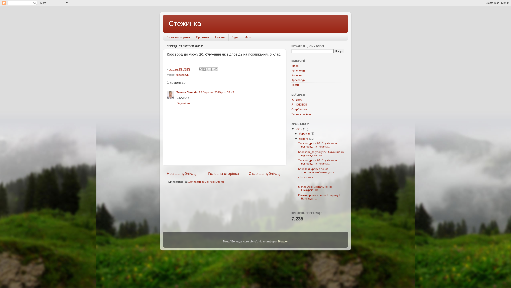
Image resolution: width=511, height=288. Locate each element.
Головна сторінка (178, 37)
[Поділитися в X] (208, 69)
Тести (295, 84)
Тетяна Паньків (187, 92)
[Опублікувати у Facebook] (212, 69)
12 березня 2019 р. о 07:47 (216, 92)
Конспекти (298, 70)
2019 (299, 129)
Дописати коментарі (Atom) (206, 181)
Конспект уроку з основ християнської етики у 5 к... (317, 170)
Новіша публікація (182, 173)
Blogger (283, 241)
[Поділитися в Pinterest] (216, 69)
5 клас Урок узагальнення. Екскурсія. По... (315, 188)
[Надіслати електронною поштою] (201, 69)
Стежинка (185, 23)
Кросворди (182, 74)
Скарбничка (299, 109)
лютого (304, 138)
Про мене (202, 37)
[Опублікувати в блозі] (204, 69)
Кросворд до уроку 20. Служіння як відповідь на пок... (321, 153)
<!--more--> (305, 177)
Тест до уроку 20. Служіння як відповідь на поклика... (317, 145)
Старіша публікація (265, 173)
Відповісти (183, 103)
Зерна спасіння (301, 114)
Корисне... (298, 75)
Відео (235, 37)
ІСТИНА (296, 99)
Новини (220, 37)
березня (305, 133)
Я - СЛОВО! (299, 104)
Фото (248, 37)
